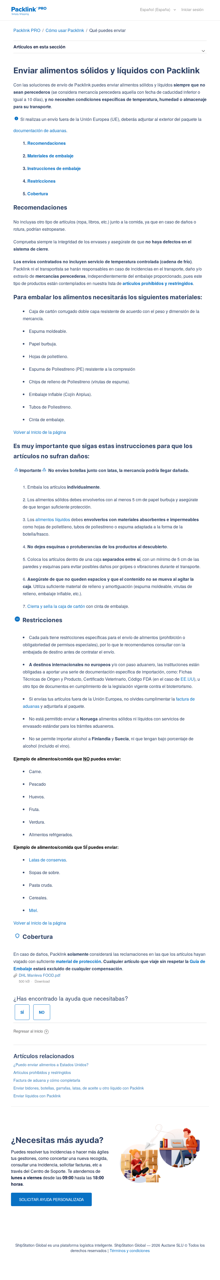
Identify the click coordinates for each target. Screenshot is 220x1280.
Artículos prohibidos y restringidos (42, 1072)
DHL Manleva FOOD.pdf (39, 975)
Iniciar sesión (192, 9)
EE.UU (187, 679)
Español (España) (155, 9)
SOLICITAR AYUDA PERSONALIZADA (51, 1199)
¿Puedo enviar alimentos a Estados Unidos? (51, 1064)
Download (42, 981)
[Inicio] (29, 10)
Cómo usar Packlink (65, 30)
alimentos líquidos (52, 519)
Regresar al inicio (28, 1031)
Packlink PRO (26, 30)
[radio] (22, 1012)
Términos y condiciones (130, 1250)
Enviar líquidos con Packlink (37, 1095)
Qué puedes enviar (107, 30)
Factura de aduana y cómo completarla (46, 1080)
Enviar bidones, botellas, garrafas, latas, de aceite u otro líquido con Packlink (78, 1088)
